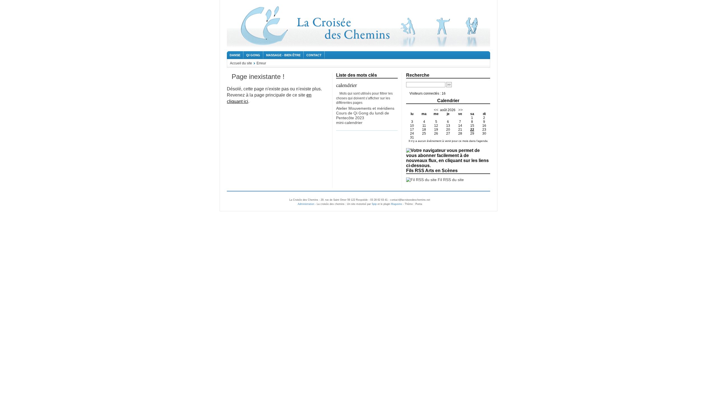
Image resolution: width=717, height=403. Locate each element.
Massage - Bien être (283, 55)
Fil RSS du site (450, 179)
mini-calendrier (349, 122)
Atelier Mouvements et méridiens (365, 108)
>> (460, 109)
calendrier (346, 84)
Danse (235, 55)
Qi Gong (253, 55)
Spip (374, 204)
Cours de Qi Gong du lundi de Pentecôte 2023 (362, 115)
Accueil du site (241, 63)
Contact (314, 55)
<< (436, 109)
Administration (306, 204)
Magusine (396, 204)
